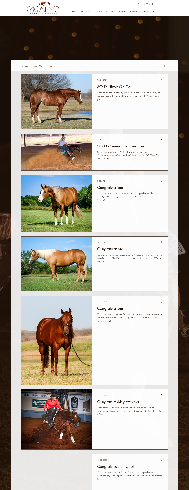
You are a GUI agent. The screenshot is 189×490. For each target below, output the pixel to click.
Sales (52, 66)
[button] (134, 11)
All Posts (24, 66)
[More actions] (162, 80)
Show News (39, 66)
